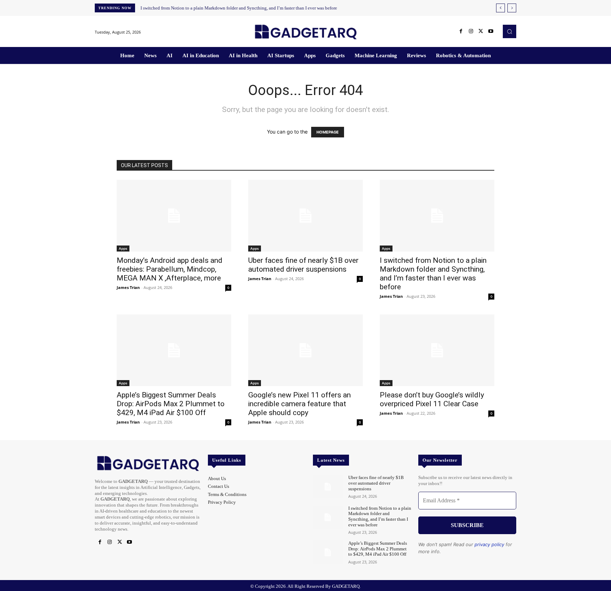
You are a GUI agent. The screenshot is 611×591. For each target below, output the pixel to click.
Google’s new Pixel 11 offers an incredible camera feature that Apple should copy (299, 404)
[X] (481, 31)
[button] (509, 31)
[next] (511, 8)
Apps (123, 248)
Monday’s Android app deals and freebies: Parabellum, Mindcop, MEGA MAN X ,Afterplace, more (169, 269)
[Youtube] (491, 31)
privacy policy (489, 544)
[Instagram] (471, 31)
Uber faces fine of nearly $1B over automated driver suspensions (303, 264)
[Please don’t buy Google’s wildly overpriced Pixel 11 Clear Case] (437, 350)
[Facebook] (461, 31)
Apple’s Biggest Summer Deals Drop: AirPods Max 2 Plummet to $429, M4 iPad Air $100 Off (171, 404)
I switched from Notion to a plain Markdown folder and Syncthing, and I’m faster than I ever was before (238, 8)
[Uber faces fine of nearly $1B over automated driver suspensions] (305, 216)
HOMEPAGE (327, 132)
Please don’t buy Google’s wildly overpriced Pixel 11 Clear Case (432, 399)
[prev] (500, 8)
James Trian (128, 287)
